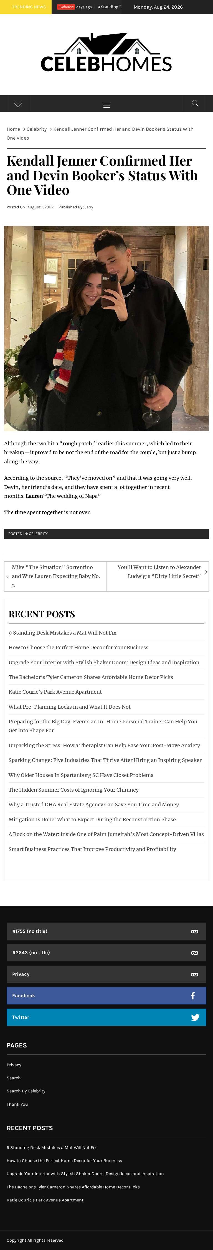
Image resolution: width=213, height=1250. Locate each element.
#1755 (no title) (29, 931)
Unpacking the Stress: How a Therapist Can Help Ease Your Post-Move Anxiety (104, 745)
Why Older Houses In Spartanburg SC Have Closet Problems (81, 775)
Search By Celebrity (26, 1091)
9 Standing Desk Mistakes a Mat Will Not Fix (120, 6)
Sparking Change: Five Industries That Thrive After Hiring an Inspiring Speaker (105, 760)
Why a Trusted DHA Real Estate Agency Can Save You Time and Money (94, 804)
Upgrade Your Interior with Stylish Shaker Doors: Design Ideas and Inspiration (104, 662)
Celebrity (38, 533)
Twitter (20, 1017)
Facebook (23, 996)
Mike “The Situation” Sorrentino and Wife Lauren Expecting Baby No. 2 (56, 576)
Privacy (20, 974)
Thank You (17, 1104)
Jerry (89, 207)
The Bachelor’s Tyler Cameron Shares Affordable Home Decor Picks (91, 677)
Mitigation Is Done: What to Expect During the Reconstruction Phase (92, 819)
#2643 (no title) (31, 953)
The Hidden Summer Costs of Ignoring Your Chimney (74, 790)
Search (14, 1077)
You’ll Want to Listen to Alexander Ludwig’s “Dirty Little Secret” (159, 571)
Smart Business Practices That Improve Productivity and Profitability (92, 849)
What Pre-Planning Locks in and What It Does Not (70, 707)
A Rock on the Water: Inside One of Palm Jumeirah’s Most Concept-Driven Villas (106, 834)
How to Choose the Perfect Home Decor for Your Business (78, 647)
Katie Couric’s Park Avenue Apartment (55, 692)
